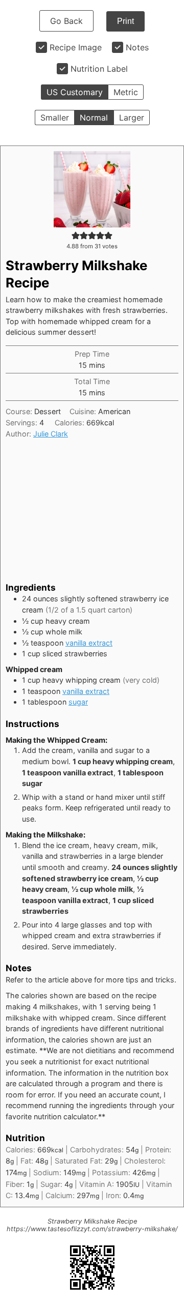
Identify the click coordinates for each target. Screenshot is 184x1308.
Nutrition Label (99, 69)
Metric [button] (125, 92)
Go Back (66, 21)
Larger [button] (131, 117)
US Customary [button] (75, 92)
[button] (76, 235)
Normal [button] (94, 117)
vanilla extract (88, 642)
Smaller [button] (54, 117)
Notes (137, 47)
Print (125, 21)
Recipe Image (76, 47)
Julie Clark (50, 433)
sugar (78, 701)
